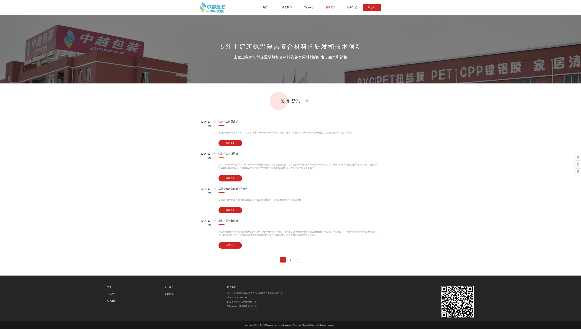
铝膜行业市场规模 (228, 153)
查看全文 (230, 143)
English (372, 7)
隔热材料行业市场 (228, 220)
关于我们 (287, 7)
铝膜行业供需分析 (228, 121)
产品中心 (308, 7)
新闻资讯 (330, 7)
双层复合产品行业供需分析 (233, 188)
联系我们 (352, 7)
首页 (265, 7)
